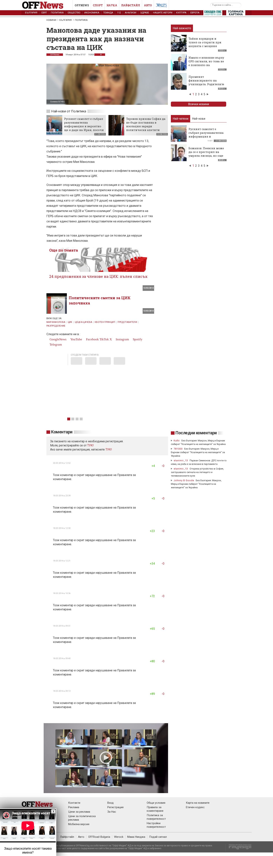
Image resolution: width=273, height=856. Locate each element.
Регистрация (115, 807)
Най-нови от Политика (68, 111)
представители (127, 322)
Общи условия (156, 802)
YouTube (76, 339)
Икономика (91, 12)
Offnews (82, 5)
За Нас (111, 811)
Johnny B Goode (184, 480)
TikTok (104, 339)
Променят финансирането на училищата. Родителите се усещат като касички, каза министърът (206, 84)
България (31, 12)
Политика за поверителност (156, 817)
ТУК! (108, 449)
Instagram (122, 339)
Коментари (61, 432)
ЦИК (70, 322)
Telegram (55, 344)
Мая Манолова (55, 322)
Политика (57, 12)
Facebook (92, 339)
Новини (51, 20)
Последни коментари (196, 432)
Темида (108, 12)
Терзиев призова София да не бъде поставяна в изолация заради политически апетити (145, 124)
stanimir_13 (181, 460)
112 (119, 12)
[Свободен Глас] (213, 13)
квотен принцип (105, 322)
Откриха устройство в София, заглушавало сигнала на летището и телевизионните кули (197, 472)
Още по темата (63, 250)
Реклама (73, 807)
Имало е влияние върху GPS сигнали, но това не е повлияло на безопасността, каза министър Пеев (206, 65)
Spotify (137, 339)
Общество (74, 12)
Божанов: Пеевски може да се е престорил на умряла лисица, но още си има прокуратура (206, 153)
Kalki (177, 440)
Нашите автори (162, 12)
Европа (194, 12)
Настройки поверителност (156, 825)
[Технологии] (161, 6)
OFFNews (54, 54)
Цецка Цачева (83, 322)
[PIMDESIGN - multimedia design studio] (238, 848)
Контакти (74, 802)
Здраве (144, 12)
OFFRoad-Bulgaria (99, 837)
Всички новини (198, 104)
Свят (44, 12)
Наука (112, 5)
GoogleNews (57, 339)
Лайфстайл (130, 5)
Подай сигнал (158, 837)
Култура (181, 12)
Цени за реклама (79, 811)
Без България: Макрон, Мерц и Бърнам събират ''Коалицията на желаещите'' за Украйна (198, 452)
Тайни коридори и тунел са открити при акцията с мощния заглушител (204, 44)
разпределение (56, 326)
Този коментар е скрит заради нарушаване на (85, 475)
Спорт (98, 5)
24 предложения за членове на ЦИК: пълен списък (98, 276)
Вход (110, 802)
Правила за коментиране (155, 809)
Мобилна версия (78, 824)
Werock (118, 837)
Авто (148, 5)
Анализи (130, 12)
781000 (178, 448)
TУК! (90, 445)
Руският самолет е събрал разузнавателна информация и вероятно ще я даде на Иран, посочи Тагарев (84, 126)
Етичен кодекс (195, 807)
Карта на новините (197, 802)
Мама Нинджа (136, 837)
